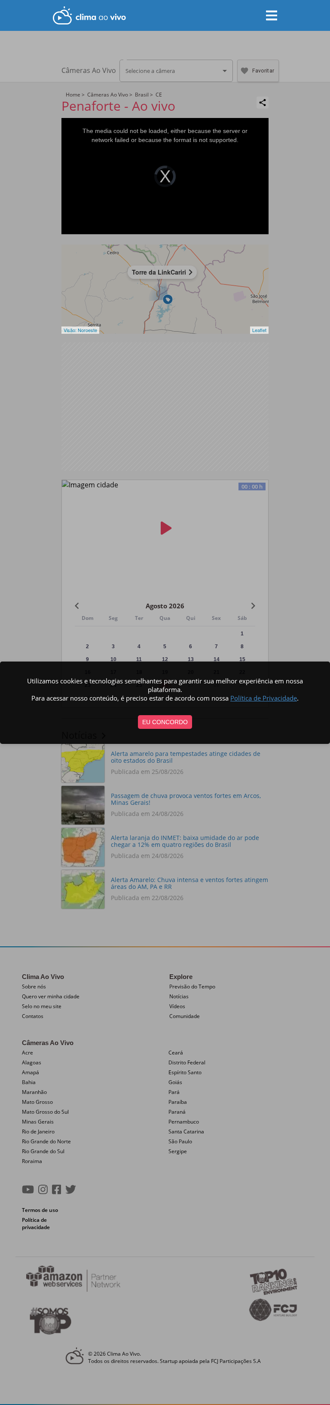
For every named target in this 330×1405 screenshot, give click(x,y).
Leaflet (259, 329)
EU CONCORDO (165, 722)
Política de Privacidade (263, 698)
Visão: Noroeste (80, 329)
